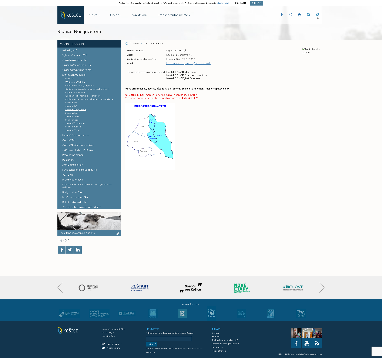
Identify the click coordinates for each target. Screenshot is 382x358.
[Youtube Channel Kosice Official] (299, 15)
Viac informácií (223, 3)
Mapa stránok (219, 350)
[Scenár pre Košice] (191, 288)
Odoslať (152, 344)
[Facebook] (62, 250)
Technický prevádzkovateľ (224, 340)
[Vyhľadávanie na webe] (308, 15)
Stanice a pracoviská (74, 74)
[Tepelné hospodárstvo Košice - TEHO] (126, 311)
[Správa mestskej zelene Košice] (241, 314)
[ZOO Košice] (211, 319)
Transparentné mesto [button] (173, 15)
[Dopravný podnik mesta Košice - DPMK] (69, 314)
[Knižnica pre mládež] (301, 315)
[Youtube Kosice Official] (307, 343)
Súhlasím (256, 3)
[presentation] (60, 287)
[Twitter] (70, 250)
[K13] (182, 314)
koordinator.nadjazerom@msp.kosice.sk (188, 63)
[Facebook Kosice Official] (282, 15)
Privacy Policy (187, 348)
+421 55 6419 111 (114, 344)
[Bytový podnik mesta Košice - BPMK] (99, 314)
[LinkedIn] (78, 250)
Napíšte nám (113, 347)
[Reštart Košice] (140, 288)
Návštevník (139, 15)
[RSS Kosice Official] (317, 343)
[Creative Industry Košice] (89, 288)
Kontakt (216, 336)
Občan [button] (115, 15)
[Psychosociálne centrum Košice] (271, 315)
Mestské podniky (191, 304)
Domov (215, 333)
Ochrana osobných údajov (225, 343)
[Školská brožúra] (293, 288)
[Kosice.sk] (70, 15)
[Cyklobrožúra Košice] (242, 288)
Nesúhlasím (240, 3)
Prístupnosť (217, 347)
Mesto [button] (93, 15)
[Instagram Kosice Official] (290, 15)
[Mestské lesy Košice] (153, 314)
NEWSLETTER (152, 329)
